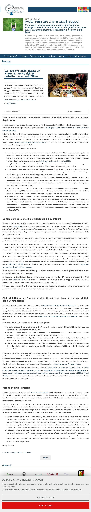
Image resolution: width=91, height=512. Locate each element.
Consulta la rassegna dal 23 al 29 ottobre (20, 100)
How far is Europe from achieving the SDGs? (30, 142)
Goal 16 (36, 19)
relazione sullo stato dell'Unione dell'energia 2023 (59, 305)
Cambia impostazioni (45, 497)
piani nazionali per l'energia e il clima (68, 364)
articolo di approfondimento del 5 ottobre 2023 (53, 161)
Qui (3, 489)
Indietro (45, 458)
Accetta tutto (45, 505)
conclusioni (17, 226)
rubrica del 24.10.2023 (21, 280)
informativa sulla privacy (74, 489)
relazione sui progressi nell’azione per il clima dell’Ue (58, 316)
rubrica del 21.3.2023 (15, 264)
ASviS (29, 19)
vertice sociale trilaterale (39, 392)
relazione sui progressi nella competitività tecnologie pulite (65, 370)
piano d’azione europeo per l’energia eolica (64, 367)
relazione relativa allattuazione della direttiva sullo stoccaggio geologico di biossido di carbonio (35, 373)
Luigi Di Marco (11, 103)
